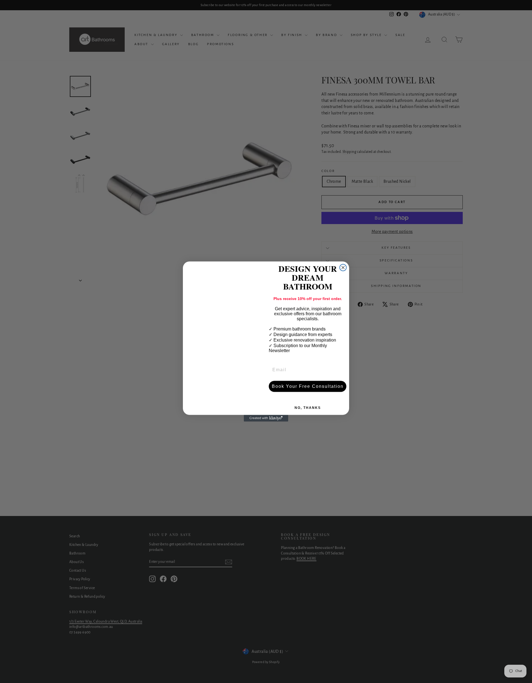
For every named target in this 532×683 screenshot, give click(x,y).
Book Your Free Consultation (308, 386)
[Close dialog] (343, 267)
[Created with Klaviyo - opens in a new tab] (266, 418)
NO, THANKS (308, 408)
